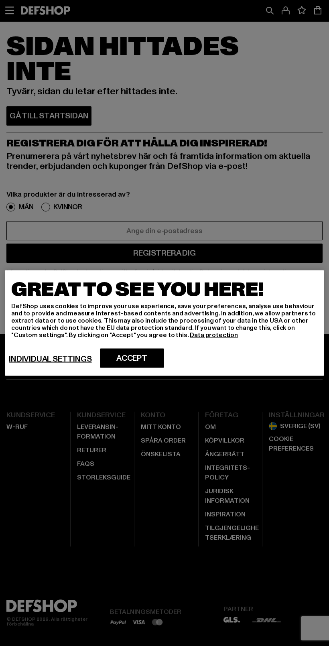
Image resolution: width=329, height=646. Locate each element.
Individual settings (50, 359)
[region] (164, 323)
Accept (131, 358)
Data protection (214, 335)
